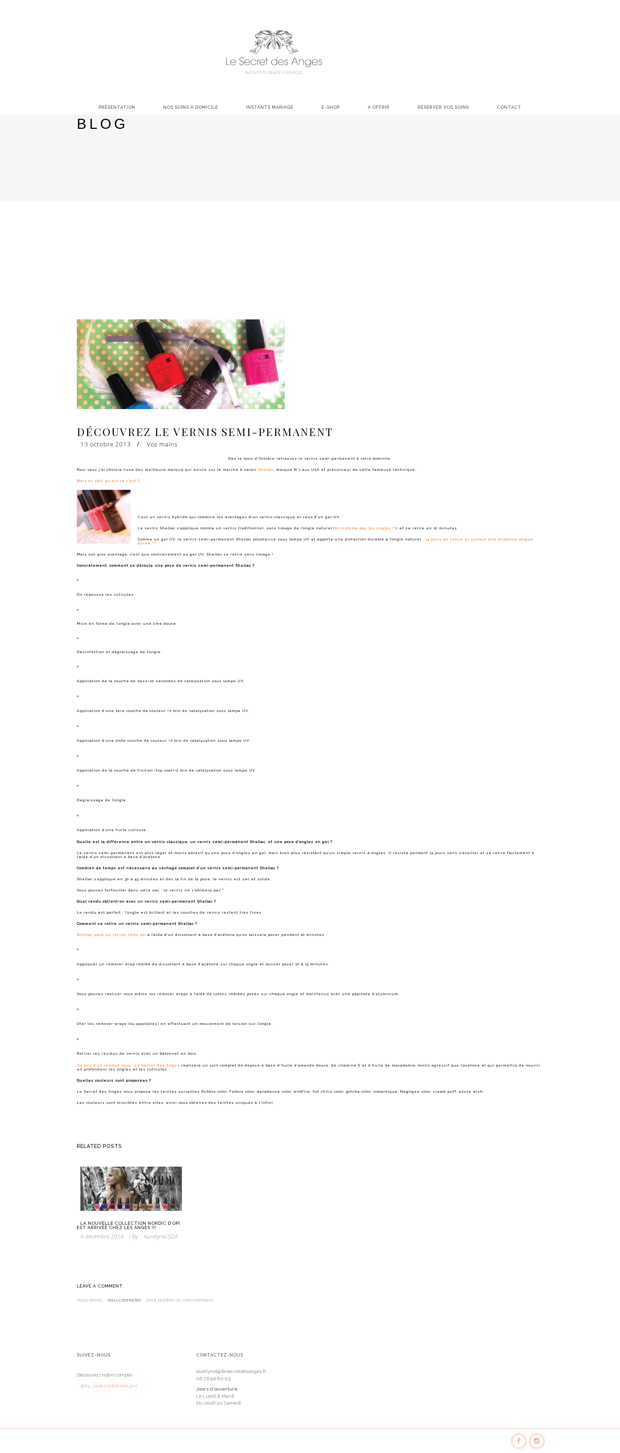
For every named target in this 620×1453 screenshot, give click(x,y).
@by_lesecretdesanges (108, 1385)
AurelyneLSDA (161, 1236)
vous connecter (124, 1300)
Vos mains (162, 444)
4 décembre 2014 (102, 1236)
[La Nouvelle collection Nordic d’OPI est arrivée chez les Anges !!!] (131, 1189)
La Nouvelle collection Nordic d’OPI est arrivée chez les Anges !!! (128, 1225)
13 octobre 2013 (105, 444)
